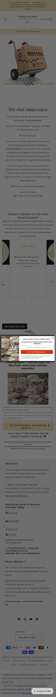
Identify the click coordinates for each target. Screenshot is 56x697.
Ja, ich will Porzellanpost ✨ (36, 352)
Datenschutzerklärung (35, 358)
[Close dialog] (53, 338)
